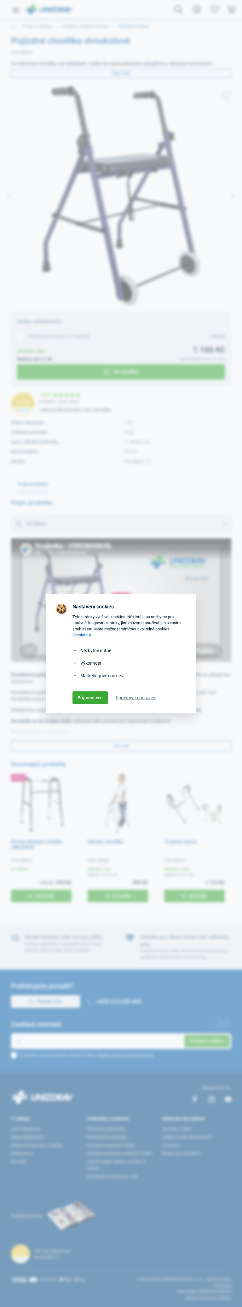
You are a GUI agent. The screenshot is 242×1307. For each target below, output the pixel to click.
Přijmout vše (90, 697)
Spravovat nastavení (136, 697)
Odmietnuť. (82, 635)
